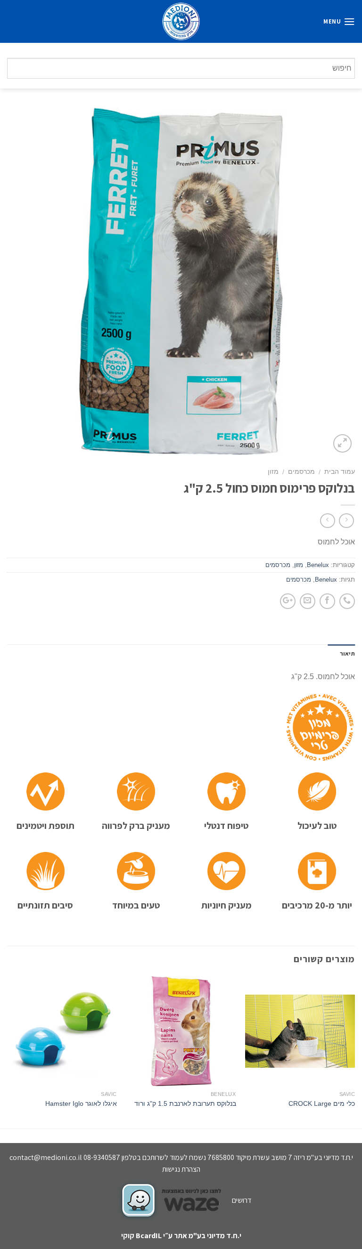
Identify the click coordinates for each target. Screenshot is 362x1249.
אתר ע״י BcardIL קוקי (154, 1236)
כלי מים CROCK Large (321, 1103)
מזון (273, 471)
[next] (7, 1051)
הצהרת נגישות (181, 1169)
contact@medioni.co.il (45, 1157)
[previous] (354, 1051)
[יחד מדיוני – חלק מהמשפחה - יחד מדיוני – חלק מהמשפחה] (181, 21)
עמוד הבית (339, 471)
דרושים (241, 1200)
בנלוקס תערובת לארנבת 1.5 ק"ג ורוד (185, 1103)
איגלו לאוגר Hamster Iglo (81, 1103)
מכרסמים (301, 471)
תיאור (347, 653)
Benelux (318, 564)
